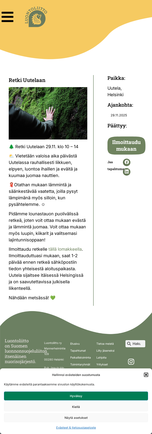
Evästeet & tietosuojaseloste (76, 427)
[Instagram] (131, 361)
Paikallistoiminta (80, 357)
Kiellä (76, 407)
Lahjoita (101, 357)
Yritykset (102, 364)
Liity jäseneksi (105, 350)
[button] (146, 375)
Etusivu (75, 343)
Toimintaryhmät (80, 364)
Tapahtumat (78, 350)
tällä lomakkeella (65, 249)
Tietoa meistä (105, 343)
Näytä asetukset (76, 418)
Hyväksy (76, 396)
